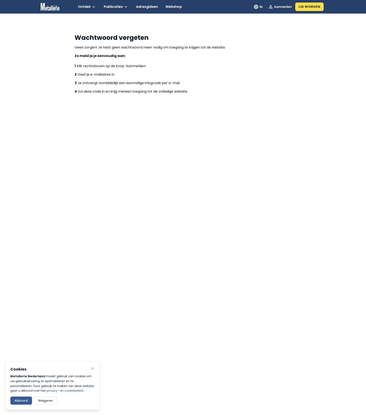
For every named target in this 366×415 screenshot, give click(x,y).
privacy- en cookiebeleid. (65, 391)
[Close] (92, 368)
